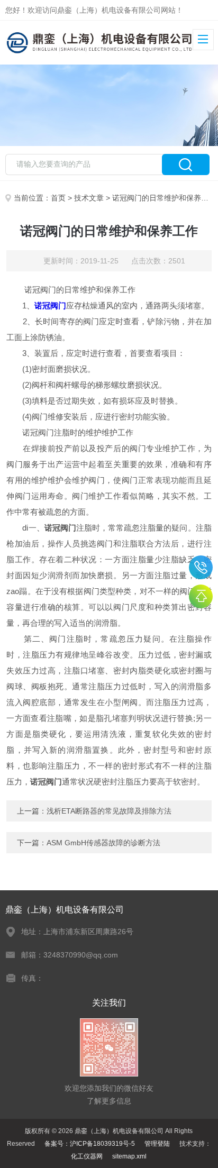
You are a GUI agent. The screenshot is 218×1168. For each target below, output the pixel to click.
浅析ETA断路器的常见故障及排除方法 (109, 811)
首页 (58, 198)
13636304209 (201, 567)
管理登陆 (157, 1143)
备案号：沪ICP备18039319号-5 (89, 1143)
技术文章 (89, 198)
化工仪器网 (87, 1156)
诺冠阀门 (50, 305)
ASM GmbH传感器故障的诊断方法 (103, 842)
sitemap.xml (129, 1156)
